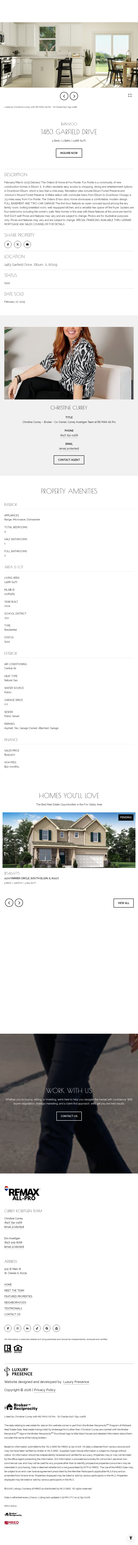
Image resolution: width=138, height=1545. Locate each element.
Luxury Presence (76, 1382)
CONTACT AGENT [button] (69, 459)
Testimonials (13, 1308)
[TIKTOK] (37, 1328)
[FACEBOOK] (8, 1328)
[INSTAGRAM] (17, 1328)
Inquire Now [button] (69, 153)
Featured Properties (18, 1296)
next (74, 96)
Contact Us (12, 1314)
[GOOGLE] (46, 1328)
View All (123, 903)
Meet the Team (14, 1290)
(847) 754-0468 (69, 435)
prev (64, 96)
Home (8, 1284)
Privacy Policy (45, 1390)
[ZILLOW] (56, 1328)
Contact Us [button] (69, 1116)
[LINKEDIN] (27, 1328)
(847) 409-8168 (13, 1242)
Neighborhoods (15, 1302)
